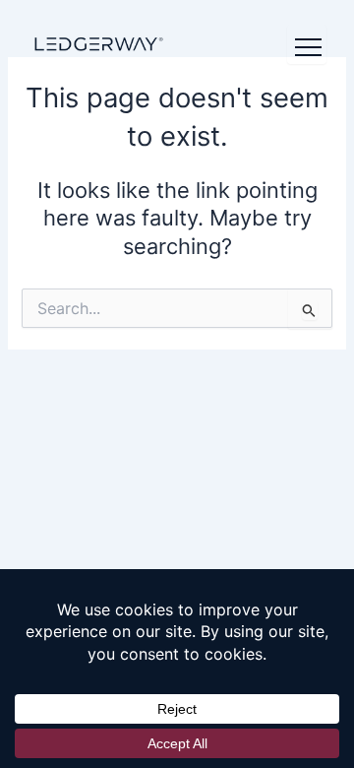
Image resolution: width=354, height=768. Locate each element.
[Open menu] (306, 44)
